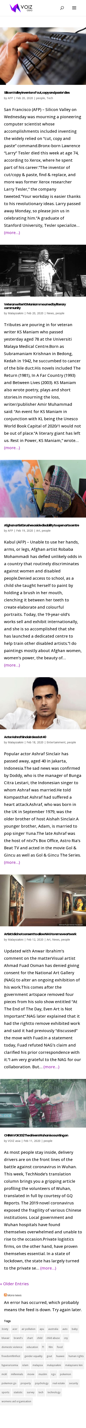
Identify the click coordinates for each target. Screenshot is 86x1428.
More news (14, 1295)
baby (75, 1329)
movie (30, 1374)
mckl (4, 1374)
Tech (50, 98)
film (51, 1347)
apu (42, 1329)
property (26, 1383)
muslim (43, 1374)
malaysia (38, 1365)
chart (30, 1338)
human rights (76, 1356)
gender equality (33, 1356)
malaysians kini (74, 1365)
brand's (18, 1338)
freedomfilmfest (11, 1356)
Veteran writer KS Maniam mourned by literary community (35, 306)
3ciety (5, 1329)
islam (25, 1365)
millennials (17, 1374)
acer (14, 1329)
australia (53, 1329)
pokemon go (9, 1383)
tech (41, 1392)
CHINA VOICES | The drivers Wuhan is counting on (36, 1135)
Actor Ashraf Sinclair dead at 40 (25, 737)
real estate (59, 1383)
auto (65, 1329)
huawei (60, 1356)
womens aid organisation (16, 1401)
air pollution (28, 1329)
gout (49, 1356)
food (60, 1347)
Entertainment (56, 742)
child (39, 1338)
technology (54, 1392)
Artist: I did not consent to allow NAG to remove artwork (40, 934)
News (50, 313)
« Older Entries (14, 1283)
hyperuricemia (10, 1365)
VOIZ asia (14, 1141)
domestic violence (12, 1347)
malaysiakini (54, 1365)
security (73, 1383)
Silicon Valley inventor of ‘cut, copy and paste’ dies (36, 92)
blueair (6, 1338)
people (40, 98)
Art (38, 530)
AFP (10, 98)
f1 (43, 1347)
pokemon (65, 1374)
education (32, 1347)
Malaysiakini (15, 313)
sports (5, 1392)
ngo (53, 1374)
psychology (41, 1383)
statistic (18, 1392)
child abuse (53, 1338)
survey (30, 1392)
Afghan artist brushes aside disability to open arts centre (41, 525)
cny (66, 1338)
